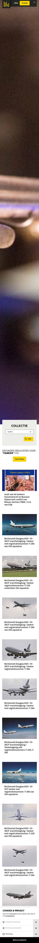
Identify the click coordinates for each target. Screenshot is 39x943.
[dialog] (19, 925)
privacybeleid (9, 916)
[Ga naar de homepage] (6, 4)
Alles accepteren (19, 940)
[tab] (36, 922)
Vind (29, 439)
